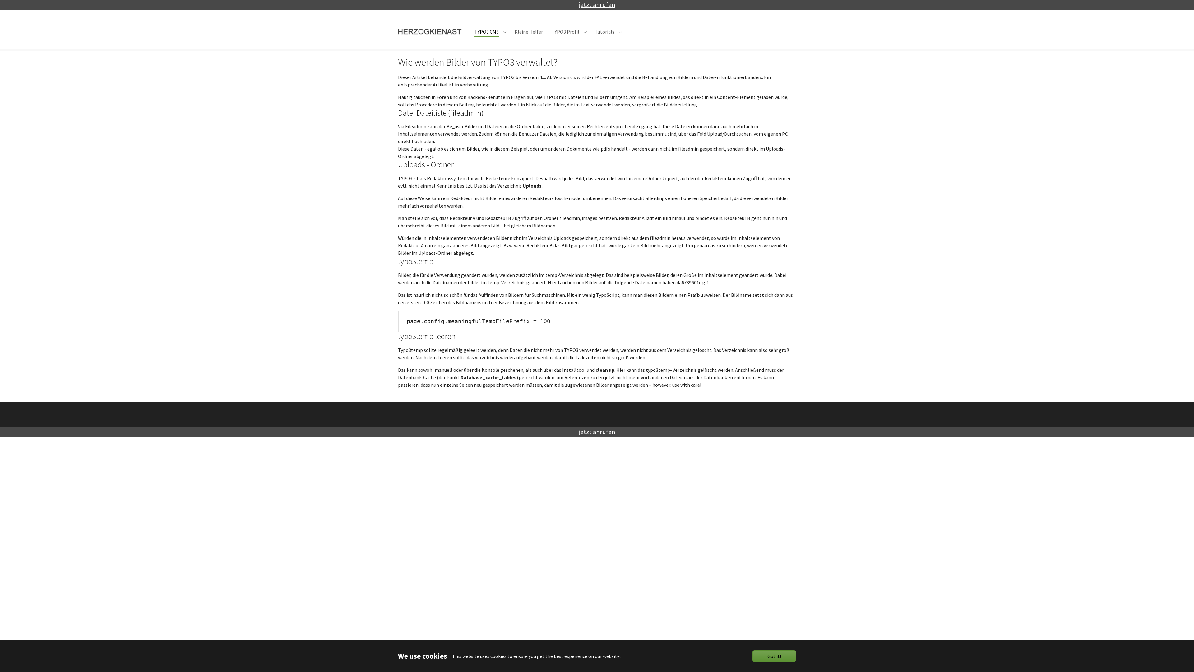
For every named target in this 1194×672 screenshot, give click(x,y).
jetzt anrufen (597, 5)
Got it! (774, 656)
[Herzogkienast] (430, 32)
